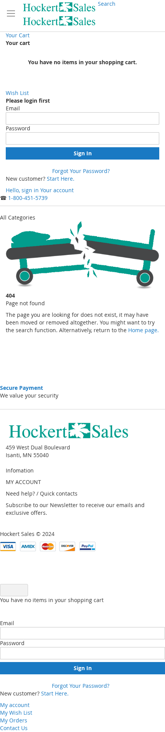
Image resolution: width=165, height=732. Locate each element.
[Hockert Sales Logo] (59, 14)
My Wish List (16, 712)
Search (107, 3)
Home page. (143, 330)
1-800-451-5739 (28, 197)
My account (15, 705)
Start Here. (60, 178)
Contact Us (14, 728)
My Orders (13, 720)
